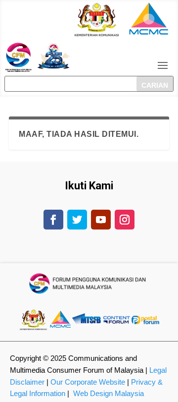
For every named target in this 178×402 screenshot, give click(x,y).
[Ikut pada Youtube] (101, 220)
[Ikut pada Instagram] (124, 220)
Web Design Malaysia (108, 393)
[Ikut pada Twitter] (77, 220)
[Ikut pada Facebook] (53, 220)
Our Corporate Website (87, 382)
